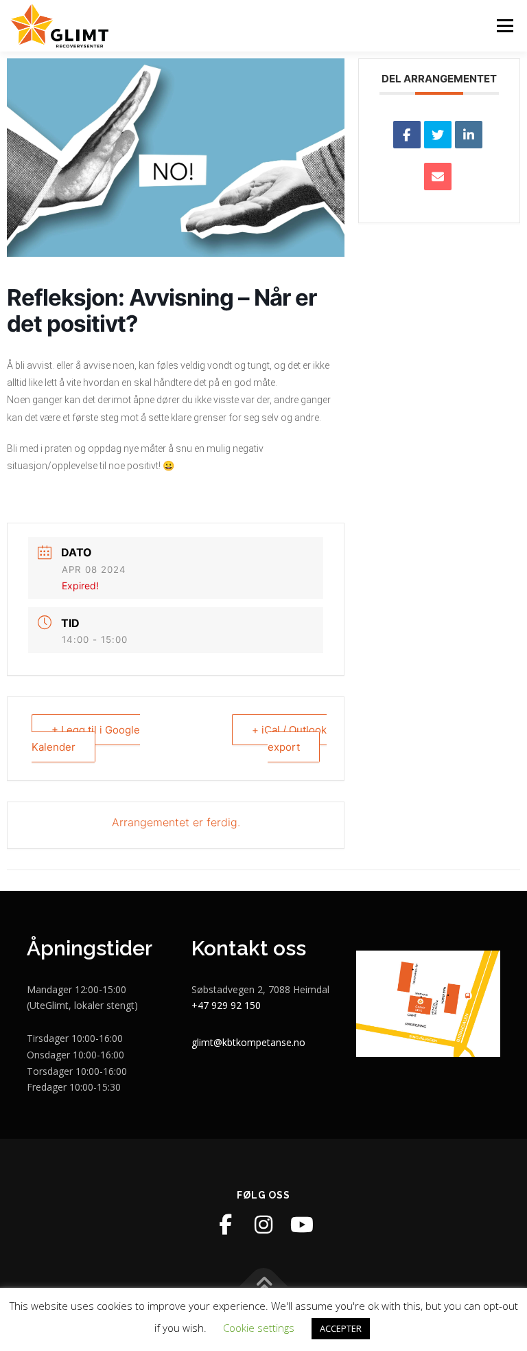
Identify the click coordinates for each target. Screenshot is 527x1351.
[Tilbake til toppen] (263, 1286)
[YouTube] (302, 1224)
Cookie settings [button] (258, 1328)
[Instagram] (263, 1224)
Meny (504, 25)
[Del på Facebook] (407, 134)
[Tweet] (438, 134)
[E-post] (438, 176)
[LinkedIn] (468, 134)
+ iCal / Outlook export (289, 738)
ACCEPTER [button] (341, 1328)
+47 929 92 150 (226, 1005)
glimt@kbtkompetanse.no (248, 1042)
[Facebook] (225, 1224)
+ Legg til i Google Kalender (86, 738)
